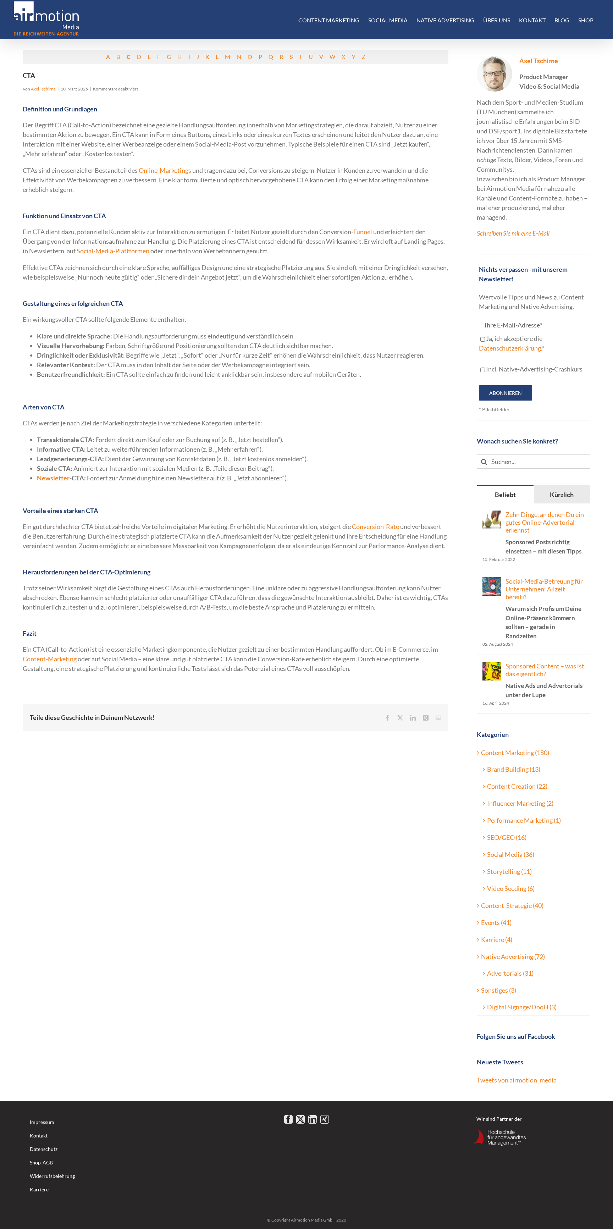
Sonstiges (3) (498, 990)
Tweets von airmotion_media (517, 1080)
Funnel (362, 232)
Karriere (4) (496, 939)
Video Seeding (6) (511, 888)
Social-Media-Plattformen (113, 251)
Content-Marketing (50, 659)
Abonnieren (505, 393)
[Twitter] (300, 1119)
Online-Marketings (165, 170)
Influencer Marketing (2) (520, 803)
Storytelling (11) (509, 871)
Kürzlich (562, 494)
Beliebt (505, 494)
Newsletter (53, 478)
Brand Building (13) (513, 769)
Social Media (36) (510, 854)
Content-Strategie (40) (512, 905)
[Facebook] (288, 1119)
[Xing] (324, 1119)
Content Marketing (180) (515, 752)
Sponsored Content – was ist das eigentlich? (545, 680)
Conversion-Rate (375, 526)
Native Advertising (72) (513, 956)
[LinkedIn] (312, 1119)
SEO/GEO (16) (506, 837)
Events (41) (496, 922)
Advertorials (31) (510, 973)
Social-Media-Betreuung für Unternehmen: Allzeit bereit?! (544, 608)
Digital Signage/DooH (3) (522, 1007)
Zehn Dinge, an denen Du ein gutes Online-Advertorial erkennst (545, 533)
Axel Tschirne (43, 89)
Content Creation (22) (517, 786)
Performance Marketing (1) (524, 820)
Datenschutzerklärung (510, 348)
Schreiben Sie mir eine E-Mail (513, 233)
